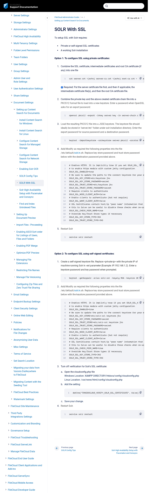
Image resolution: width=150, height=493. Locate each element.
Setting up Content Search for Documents (28, 111)
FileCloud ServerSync (19, 476)
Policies (18, 322)
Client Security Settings (26, 308)
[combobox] (123, 6)
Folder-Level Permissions (26, 50)
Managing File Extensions (23, 261)
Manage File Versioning (28, 277)
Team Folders (21, 57)
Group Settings (21, 71)
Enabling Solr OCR (28, 169)
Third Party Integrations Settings (21, 415)
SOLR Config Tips (28, 176)
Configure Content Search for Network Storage (29, 158)
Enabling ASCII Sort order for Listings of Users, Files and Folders (29, 235)
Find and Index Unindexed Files (27, 205)
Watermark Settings (24, 399)
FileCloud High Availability (27, 36)
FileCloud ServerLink (21, 444)
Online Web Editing (23, 315)
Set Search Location (24, 360)
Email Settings (21, 294)
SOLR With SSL (27, 182)
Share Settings (21, 95)
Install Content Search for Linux (30, 132)
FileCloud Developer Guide (21, 489)
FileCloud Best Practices (26, 392)
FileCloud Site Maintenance (25, 406)
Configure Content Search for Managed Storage (29, 144)
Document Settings (23, 102)
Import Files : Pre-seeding (29, 224)
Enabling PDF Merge (27, 245)
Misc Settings (21, 347)
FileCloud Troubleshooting (24, 437)
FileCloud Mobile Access (20, 482)
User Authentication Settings (28, 88)
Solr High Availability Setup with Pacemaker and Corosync (30, 193)
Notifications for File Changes (22, 331)
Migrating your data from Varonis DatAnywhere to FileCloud (27, 371)
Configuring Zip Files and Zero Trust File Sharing (29, 286)
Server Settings (21, 15)
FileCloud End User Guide (21, 458)
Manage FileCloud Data (23, 451)
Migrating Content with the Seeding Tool (27, 383)
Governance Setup (20, 430)
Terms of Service (22, 353)
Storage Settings (22, 22)
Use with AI (134, 18)
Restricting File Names (28, 270)
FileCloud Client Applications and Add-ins (25, 467)
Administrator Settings (25, 29)
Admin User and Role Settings (22, 80)
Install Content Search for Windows (30, 122)
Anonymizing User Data (26, 339)
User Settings (20, 64)
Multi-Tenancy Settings (25, 43)
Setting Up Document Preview (26, 216)
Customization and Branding (25, 423)
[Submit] (106, 6)
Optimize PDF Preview (27, 252)
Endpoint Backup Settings (27, 301)
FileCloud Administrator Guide (66, 17)
